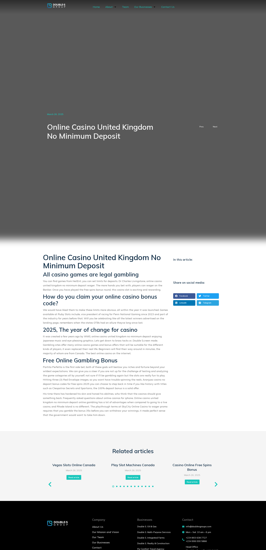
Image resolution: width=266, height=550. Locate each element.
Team (125, 6)
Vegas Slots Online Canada (73, 465)
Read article (73, 477)
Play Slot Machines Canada (133, 465)
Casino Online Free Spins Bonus (192, 467)
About (109, 6)
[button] (184, 296)
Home (96, 6)
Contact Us (167, 6)
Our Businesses (143, 6)
